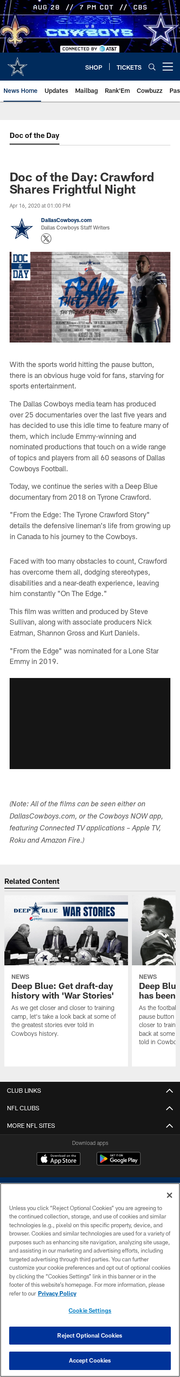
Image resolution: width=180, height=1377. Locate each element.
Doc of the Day (34, 135)
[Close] (169, 1195)
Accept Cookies (90, 1360)
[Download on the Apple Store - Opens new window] (58, 1159)
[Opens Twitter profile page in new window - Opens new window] (46, 238)
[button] (90, 723)
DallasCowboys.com (66, 220)
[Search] (152, 67)
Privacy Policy (57, 1293)
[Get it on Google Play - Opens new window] (118, 1163)
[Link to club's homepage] (17, 63)
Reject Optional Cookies (89, 1335)
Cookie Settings (90, 1310)
